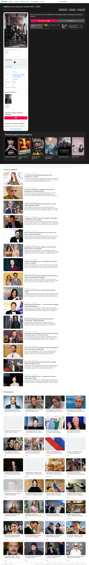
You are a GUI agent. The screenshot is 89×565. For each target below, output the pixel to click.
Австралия (15, 79)
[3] (10, 64)
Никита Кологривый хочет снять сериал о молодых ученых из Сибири (40, 262)
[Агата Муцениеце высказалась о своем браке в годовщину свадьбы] (34, 531)
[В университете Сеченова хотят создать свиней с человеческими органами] (34, 468)
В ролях (6, 74)
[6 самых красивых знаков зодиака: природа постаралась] (76, 510)
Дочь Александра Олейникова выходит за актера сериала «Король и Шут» (40, 362)
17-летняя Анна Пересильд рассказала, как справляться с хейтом (38, 176)
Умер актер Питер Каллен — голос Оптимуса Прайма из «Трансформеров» (41, 305)
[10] (25, 64)
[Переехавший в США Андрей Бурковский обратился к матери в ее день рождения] (13, 405)
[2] (8, 64)
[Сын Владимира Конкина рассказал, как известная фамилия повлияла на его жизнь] (76, 426)
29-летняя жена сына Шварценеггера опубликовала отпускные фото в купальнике (41, 348)
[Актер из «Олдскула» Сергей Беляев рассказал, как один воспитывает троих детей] (55, 489)
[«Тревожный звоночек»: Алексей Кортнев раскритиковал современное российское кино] (34, 405)
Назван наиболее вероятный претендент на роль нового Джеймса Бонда (40, 204)
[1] (6, 64)
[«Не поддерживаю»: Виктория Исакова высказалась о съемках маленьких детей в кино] (34, 426)
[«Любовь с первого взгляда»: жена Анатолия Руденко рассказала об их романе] (76, 447)
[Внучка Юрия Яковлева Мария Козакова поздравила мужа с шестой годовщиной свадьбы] (13, 531)
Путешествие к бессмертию (49, 157)
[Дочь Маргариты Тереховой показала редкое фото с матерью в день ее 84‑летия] (55, 405)
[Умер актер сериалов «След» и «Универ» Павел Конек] (13, 489)
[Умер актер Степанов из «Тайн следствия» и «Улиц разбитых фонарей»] (76, 531)
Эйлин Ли (15, 72)
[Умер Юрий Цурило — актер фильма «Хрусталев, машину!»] (13, 552)
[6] (17, 64)
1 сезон (7, 105)
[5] (14, 64)
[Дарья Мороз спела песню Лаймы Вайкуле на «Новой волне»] (76, 552)
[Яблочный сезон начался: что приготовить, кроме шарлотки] (55, 468)
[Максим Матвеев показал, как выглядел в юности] (34, 552)
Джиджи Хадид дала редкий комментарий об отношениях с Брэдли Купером (39, 319)
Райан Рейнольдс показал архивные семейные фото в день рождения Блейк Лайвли (41, 276)
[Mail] (2, 1)
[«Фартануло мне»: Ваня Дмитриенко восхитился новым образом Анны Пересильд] (34, 510)
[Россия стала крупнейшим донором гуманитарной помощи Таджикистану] (55, 447)
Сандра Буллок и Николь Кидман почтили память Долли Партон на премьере (40, 247)
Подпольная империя (10, 156)
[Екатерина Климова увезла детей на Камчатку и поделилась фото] (34, 489)
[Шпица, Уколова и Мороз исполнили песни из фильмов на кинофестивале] (55, 510)
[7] (19, 64)
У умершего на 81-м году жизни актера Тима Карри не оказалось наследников (40, 219)
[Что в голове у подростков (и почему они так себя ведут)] (34, 447)
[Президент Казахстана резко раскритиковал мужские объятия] (76, 405)
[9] (23, 64)
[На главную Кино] (5, 1)
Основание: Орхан (63, 156)
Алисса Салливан (17, 77)
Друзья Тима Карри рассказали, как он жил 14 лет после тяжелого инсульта (40, 233)
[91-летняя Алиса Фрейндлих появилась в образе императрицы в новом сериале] (55, 552)
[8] (21, 64)
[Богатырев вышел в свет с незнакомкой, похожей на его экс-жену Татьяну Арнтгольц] (13, 447)
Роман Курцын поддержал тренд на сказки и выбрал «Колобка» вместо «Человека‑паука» (41, 334)
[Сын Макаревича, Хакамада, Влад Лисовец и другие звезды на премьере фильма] (13, 468)
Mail (2, 564)
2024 (5, 49)
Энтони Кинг (21, 75)
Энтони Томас (16, 74)
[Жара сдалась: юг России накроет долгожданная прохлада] (76, 468)
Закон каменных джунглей (36, 157)
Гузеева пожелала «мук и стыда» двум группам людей (39, 291)
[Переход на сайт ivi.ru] (15, 118)
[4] (12, 64)
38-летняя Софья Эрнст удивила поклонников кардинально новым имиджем (39, 190)
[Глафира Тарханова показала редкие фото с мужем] (13, 510)
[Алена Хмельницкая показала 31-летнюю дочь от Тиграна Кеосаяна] (13, 426)
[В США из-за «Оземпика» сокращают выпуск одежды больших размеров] (55, 426)
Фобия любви (75, 156)
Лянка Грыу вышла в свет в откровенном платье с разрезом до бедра (40, 377)
